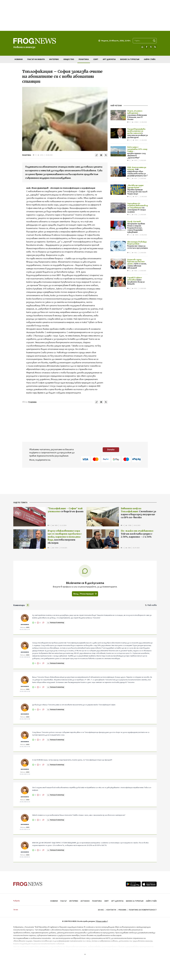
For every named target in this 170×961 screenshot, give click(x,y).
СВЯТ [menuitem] (95, 59)
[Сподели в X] (106, 155)
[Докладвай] (43, 622)
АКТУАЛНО (85, 901)
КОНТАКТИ (111, 909)
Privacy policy (102, 921)
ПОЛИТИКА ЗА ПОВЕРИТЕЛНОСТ (143, 909)
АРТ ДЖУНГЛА (117, 901)
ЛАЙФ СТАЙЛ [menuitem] (149, 59)
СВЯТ (106, 901)
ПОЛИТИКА (26, 155)
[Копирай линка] (96, 155)
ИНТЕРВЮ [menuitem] (54, 59)
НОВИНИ (54, 901)
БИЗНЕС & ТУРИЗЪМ (134, 901)
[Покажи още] (85, 954)
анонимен (25, 624)
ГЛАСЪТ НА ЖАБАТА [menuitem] (36, 59)
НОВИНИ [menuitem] (19, 59)
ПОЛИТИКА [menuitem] (84, 59)
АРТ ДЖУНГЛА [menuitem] (109, 59)
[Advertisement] (85, 15)
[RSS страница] (155, 46)
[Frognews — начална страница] (27, 884)
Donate (110, 449)
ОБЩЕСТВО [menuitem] (68, 59)
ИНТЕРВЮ (73, 901)
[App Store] (149, 884)
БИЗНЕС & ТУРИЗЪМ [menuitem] (129, 59)
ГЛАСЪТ (63, 901)
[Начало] (142, 46)
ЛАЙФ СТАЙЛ (151, 901)
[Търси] (154, 41)
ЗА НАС (101, 909)
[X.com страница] (150, 46)
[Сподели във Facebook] (101, 155)
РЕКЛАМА (122, 909)
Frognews (32, 402)
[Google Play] (133, 884)
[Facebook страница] (146, 46)
